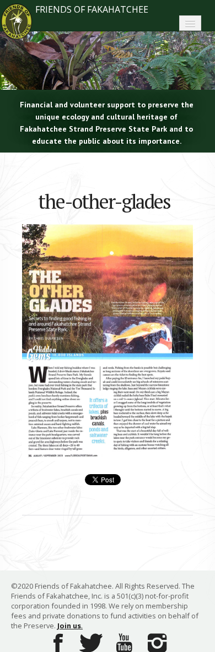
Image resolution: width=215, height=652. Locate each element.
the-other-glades (104, 201)
